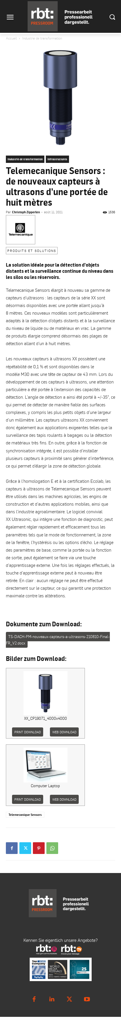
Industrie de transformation (42, 38)
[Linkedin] (51, 999)
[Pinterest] (39, 848)
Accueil (11, 38)
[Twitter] (25, 848)
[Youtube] (87, 999)
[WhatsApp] (52, 848)
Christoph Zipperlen (26, 212)
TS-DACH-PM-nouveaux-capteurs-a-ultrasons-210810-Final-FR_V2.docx (58, 639)
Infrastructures (57, 159)
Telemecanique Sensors (25, 815)
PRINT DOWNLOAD (27, 732)
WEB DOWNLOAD (64, 732)
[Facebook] (12, 848)
